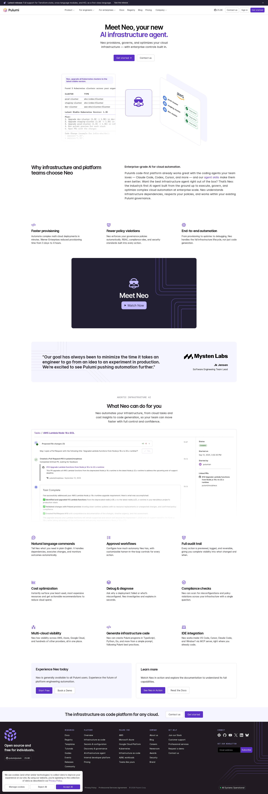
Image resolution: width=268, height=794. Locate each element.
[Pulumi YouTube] (230, 735)
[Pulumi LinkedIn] (241, 735)
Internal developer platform (97, 757)
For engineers (85, 10)
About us (154, 735)
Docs (121, 10)
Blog (140, 10)
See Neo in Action (153, 690)
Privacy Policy (90, 788)
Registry (131, 10)
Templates (70, 744)
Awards (153, 753)
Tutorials (69, 748)
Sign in (244, 10)
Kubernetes (124, 748)
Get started (257, 10)
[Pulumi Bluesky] (247, 735)
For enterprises (106, 10)
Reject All (42, 787)
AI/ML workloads (126, 757)
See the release (121, 3)
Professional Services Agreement (113, 788)
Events (68, 757)
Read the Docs (178, 690)
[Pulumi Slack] (219, 735)
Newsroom (155, 748)
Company (160, 10)
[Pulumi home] (11, 10)
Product (68, 10)
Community (70, 766)
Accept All (68, 787)
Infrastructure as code (94, 739)
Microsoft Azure (126, 739)
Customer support (177, 739)
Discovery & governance (95, 748)
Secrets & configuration (95, 744)
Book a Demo (65, 690)
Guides (68, 753)
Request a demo (176, 748)
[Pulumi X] (236, 735)
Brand (152, 762)
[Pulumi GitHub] (224, 735)
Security (153, 757)
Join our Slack (175, 735)
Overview (88, 735)
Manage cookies (17, 787)
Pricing (148, 10)
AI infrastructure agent (95, 753)
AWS (121, 735)
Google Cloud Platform (130, 744)
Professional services (178, 744)
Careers (153, 744)
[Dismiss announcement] (263, 2)
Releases (69, 762)
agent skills (211, 177)
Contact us (232, 10)
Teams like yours (127, 762)
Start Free (44, 690)
